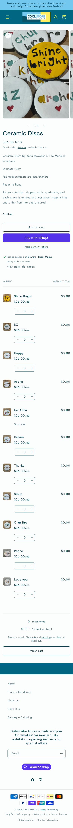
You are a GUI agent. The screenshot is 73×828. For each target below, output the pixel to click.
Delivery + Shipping (19, 717)
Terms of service (59, 814)
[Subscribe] (61, 753)
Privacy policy (41, 814)
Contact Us (14, 709)
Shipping (22, 147)
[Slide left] (28, 125)
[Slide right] (45, 125)
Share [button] (10, 214)
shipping (46, 637)
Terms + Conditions (19, 692)
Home (11, 683)
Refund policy (23, 814)
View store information (21, 267)
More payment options (36, 246)
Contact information (48, 819)
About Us (13, 700)
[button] (7, 17)
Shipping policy (26, 819)
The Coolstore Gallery (35, 809)
